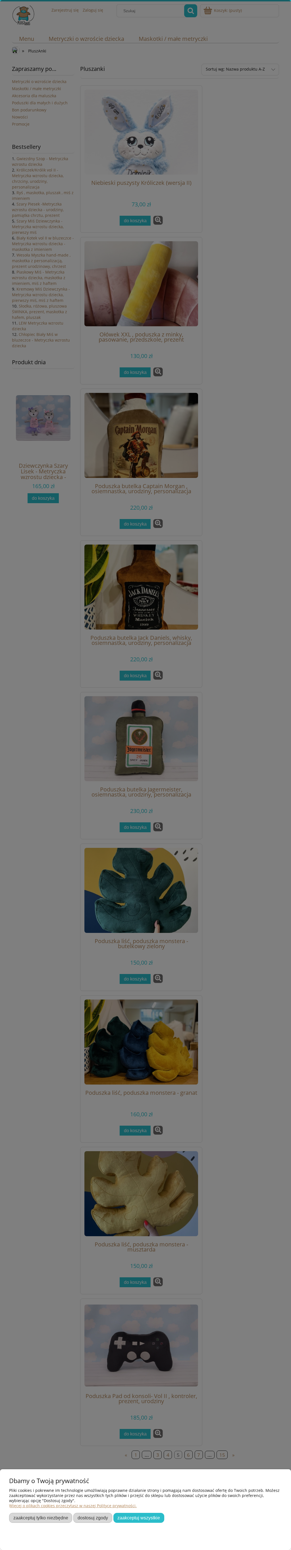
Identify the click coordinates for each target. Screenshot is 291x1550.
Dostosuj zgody (93, 1517)
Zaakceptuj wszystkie (138, 1517)
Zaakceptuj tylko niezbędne (40, 1517)
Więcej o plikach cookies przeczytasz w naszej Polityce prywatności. (73, 1505)
